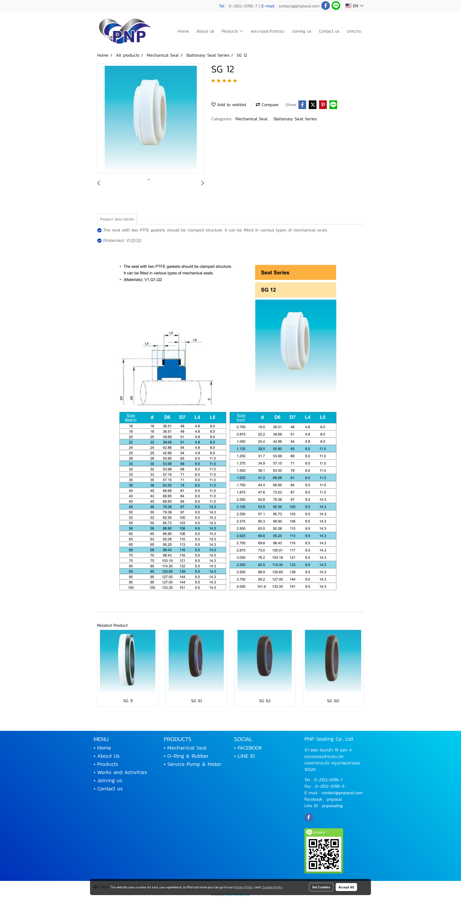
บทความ (354, 31)
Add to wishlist (231, 104)
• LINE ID (244, 756)
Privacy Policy (244, 887)
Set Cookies (321, 887)
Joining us (301, 31)
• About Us (107, 756)
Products (231, 31)
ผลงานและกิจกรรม (267, 31)
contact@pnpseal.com (342, 792)
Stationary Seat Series (295, 119)
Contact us (329, 31)
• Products (106, 764)
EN (355, 5)
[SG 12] (150, 118)
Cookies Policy (272, 887)
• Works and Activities (120, 772)
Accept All (346, 887)
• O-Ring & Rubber (186, 756)
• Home (102, 748)
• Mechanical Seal (185, 748)
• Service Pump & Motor (192, 764)
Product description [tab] (117, 219)
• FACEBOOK (248, 748)
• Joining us (108, 780)
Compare (269, 104)
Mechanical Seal (252, 119)
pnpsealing (332, 805)
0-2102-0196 (326, 779)
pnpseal (334, 799)
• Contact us (108, 789)
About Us (205, 31)
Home (183, 31)
